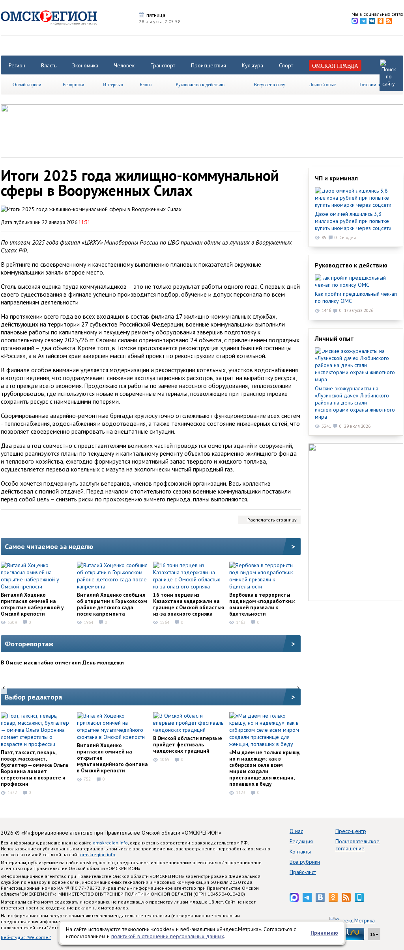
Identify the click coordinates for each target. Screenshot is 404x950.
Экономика (85, 65)
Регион (17, 65)
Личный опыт (322, 84)
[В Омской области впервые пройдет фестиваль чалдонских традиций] (188, 722)
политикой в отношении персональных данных (167, 936)
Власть (48, 65)
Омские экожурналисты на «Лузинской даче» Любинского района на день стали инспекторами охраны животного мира (355, 402)
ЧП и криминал (336, 178)
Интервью (113, 84)
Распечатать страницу (272, 520)
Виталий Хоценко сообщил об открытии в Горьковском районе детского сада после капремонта (112, 604)
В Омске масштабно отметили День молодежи (62, 662)
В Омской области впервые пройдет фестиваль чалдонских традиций (187, 744)
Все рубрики (305, 861)
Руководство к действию (200, 84)
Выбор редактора (33, 696)
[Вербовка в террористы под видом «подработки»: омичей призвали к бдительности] (264, 576)
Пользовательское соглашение (357, 845)
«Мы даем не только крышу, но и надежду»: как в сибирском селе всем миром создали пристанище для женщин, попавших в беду (264, 768)
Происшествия (208, 65)
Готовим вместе (375, 84)
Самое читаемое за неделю (49, 546)
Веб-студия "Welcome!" (26, 937)
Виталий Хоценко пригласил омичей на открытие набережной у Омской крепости (32, 604)
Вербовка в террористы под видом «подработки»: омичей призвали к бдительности (262, 604)
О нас (296, 831)
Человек (124, 65)
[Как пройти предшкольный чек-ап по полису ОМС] (356, 281)
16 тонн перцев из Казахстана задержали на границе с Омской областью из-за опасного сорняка (188, 604)
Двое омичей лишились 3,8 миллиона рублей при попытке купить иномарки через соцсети (353, 221)
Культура (252, 65)
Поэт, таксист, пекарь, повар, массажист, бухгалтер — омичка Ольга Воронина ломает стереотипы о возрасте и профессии (34, 768)
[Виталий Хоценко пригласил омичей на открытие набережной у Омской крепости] (36, 576)
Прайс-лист (303, 872)
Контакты (300, 851)
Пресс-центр (350, 831)
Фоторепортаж (29, 643)
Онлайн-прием (27, 84)
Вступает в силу (269, 84)
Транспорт (162, 65)
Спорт (286, 65)
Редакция (301, 841)
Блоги (146, 84)
